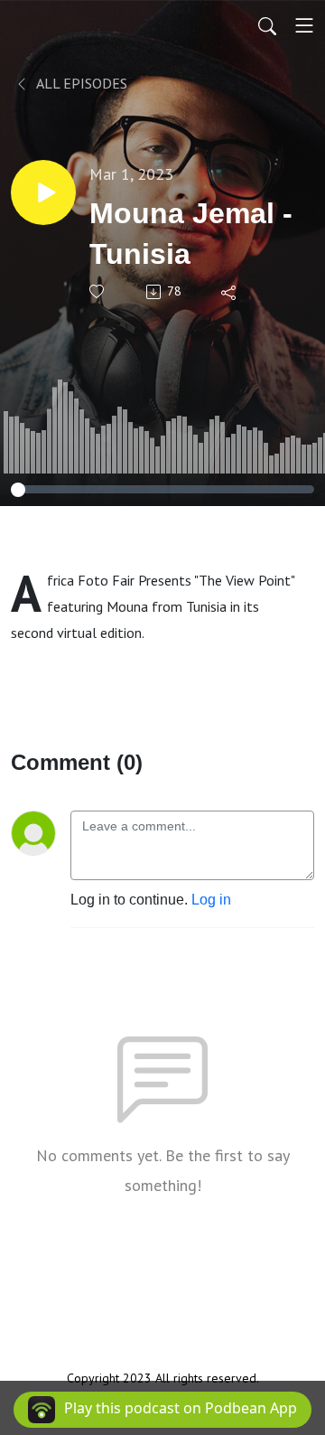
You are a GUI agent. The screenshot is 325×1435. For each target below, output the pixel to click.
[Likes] (98, 291)
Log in (211, 899)
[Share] (229, 292)
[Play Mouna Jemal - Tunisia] (43, 192)
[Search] (267, 25)
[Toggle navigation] (304, 25)
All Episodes (80, 83)
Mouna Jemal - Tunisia (190, 233)
